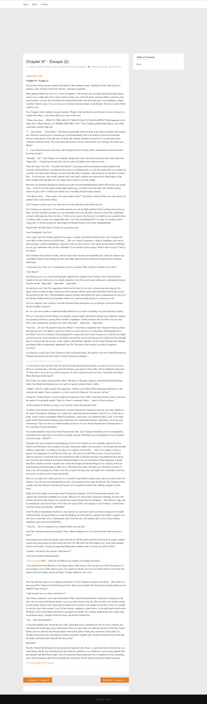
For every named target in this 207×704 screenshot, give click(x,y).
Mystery (63, 66)
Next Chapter (48, 662)
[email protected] (34, 560)
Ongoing (103, 66)
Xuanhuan (82, 66)
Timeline (44, 4)
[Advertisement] (103, 31)
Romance (72, 66)
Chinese (94, 66)
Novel (34, 4)
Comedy (39, 66)
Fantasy (48, 66)
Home (26, 4)
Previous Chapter (34, 662)
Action (32, 66)
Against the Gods (34, 75)
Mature (56, 66)
